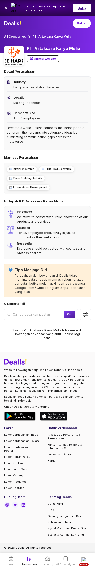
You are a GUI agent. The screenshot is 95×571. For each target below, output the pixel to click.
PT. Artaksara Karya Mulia (51, 36)
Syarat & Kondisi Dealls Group (68, 528)
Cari (69, 314)
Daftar (82, 23)
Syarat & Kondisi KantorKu (66, 534)
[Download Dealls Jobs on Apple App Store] (54, 416)
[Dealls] (13, 23)
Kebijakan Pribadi (59, 522)
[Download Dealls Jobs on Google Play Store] (20, 416)
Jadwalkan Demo (59, 454)
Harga (51, 460)
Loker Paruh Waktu (17, 469)
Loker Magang (14, 475)
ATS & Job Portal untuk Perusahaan (64, 436)
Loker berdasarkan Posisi (17, 448)
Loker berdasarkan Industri (22, 434)
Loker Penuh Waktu (17, 457)
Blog (51, 510)
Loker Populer (14, 488)
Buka (82, 8)
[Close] (6, 8)
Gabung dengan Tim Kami (65, 516)
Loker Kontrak (13, 463)
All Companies (15, 36)
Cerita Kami (55, 503)
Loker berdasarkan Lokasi (22, 441)
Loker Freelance (15, 481)
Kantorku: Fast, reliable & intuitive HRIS (65, 446)
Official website (45, 58)
